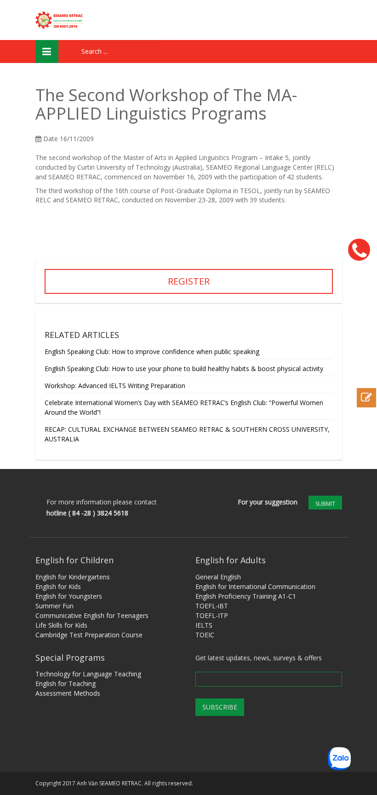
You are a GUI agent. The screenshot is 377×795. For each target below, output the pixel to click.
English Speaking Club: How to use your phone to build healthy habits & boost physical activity (184, 368)
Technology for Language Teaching (88, 673)
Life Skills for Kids (61, 625)
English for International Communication (255, 586)
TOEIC (204, 634)
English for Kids (58, 586)
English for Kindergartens (72, 576)
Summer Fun (54, 605)
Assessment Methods (67, 693)
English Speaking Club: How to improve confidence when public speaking (152, 351)
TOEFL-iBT (211, 605)
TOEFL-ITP (211, 615)
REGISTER (189, 281)
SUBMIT (325, 504)
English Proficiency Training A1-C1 (245, 596)
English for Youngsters (68, 596)
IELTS (203, 625)
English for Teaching (65, 683)
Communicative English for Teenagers (92, 615)
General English (218, 576)
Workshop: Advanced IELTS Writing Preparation (115, 385)
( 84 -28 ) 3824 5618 (98, 513)
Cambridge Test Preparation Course (89, 634)
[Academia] (60, 20)
